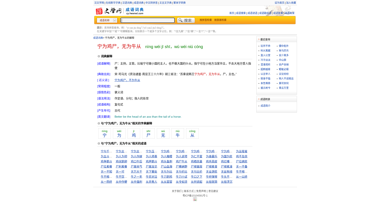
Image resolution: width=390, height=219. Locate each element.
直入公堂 (265, 55)
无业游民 (211, 171)
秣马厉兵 (284, 50)
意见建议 (213, 191)
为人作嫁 (136, 156)
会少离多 (284, 55)
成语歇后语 (265, 13)
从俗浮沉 (226, 181)
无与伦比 (181, 171)
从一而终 (106, 181)
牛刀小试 (181, 176)
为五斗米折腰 (109, 156)
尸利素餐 (121, 166)
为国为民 (226, 156)
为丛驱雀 (241, 151)
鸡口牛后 (136, 161)
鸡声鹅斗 (151, 161)
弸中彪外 (284, 46)
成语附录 (290, 13)
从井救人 (151, 181)
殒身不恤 (265, 78)
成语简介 (265, 105)
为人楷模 (166, 156)
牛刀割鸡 (166, 176)
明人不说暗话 (286, 78)
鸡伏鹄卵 (121, 161)
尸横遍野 (181, 166)
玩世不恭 (265, 46)
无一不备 (241, 166)
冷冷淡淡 (265, 60)
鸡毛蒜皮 (211, 161)
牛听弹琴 (211, 176)
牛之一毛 (136, 176)
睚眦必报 (284, 69)
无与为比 (166, 171)
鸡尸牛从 (181, 161)
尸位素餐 (106, 166)
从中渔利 (136, 181)
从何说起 (196, 181)
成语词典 (139, 2)
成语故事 (278, 13)
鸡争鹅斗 (106, 161)
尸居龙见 (151, 166)
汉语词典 (127, 2)
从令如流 (181, 181)
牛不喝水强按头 (246, 171)
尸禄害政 (196, 166)
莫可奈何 (284, 83)
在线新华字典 (113, 2)
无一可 (120, 171)
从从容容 (166, 181)
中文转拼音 (151, 2)
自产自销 (284, 64)
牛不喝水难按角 (111, 176)
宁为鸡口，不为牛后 (173, 151)
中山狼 (282, 60)
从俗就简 (211, 181)
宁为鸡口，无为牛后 (204, 151)
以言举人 (265, 74)
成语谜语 (252, 13)
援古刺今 (265, 88)
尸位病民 (241, 161)
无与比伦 (196, 171)
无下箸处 (151, 171)
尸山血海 (166, 166)
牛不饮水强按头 (126, 176)
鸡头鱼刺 (166, 161)
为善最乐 (211, 156)
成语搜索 (241, 13)
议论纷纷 (284, 74)
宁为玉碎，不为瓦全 (158, 151)
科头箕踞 (265, 50)
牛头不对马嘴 (229, 176)
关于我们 (177, 191)
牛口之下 (196, 176)
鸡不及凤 (241, 156)
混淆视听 (265, 64)
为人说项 (181, 156)
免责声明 (201, 191)
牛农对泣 (151, 176)
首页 (231, 13)
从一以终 (241, 176)
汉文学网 (99, 2)
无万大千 (136, 171)
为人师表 (151, 156)
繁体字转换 (179, 2)
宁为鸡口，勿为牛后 (189, 151)
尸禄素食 (211, 166)
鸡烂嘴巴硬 (228, 161)
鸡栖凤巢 (196, 161)
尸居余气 (136, 166)
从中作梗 (121, 181)
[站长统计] (195, 200)
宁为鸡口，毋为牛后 (219, 151)
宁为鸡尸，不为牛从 (127, 80)
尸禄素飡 (226, 166)
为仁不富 (196, 156)
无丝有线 (226, 171)
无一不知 (106, 171)
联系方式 (189, 191)
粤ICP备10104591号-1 (195, 195)
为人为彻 (121, 156)
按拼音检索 (206, 20)
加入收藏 (291, 2)
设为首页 (279, 2)
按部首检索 (220, 20)
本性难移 (265, 83)
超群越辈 (265, 69)
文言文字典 (165, 2)
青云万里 (284, 88)
